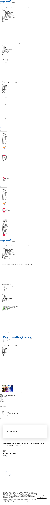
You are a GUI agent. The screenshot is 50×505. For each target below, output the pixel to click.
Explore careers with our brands (6, 334)
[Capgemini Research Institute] (26, 257)
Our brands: (4, 473)
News (6, 484)
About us (4, 92)
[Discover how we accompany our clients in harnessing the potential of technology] (26, 388)
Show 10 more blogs (6, 455)
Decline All (41, 497)
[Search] (0, 3)
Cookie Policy (6, 502)
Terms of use (5, 464)
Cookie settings (6, 468)
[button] (5, 184)
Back (5, 11)
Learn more (3, 9)
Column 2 (5, 488)
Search (1, 394)
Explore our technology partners (6, 284)
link (2, 21)
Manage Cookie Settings (13, 493)
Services (7, 482)
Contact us (7, 486)
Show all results (2, 407)
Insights (7, 480)
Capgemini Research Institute (6, 258)
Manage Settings (42, 495)
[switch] (8, 128)
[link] (7, 2)
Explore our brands (4, 282)
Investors (7, 487)
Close (1, 398)
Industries (4, 21)
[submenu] (4, 290)
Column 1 (5, 479)
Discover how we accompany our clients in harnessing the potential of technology (13, 392)
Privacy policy (5, 466)
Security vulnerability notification (8, 467)
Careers (4, 54)
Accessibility (5, 465)
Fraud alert (5, 470)
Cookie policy (5, 469)
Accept (42, 492)
